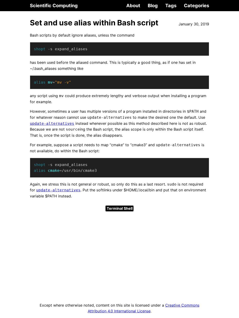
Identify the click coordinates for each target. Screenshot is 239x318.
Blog (153, 5)
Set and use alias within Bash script (94, 22)
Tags (170, 5)
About (133, 5)
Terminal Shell (120, 208)
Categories (196, 5)
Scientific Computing (54, 5)
